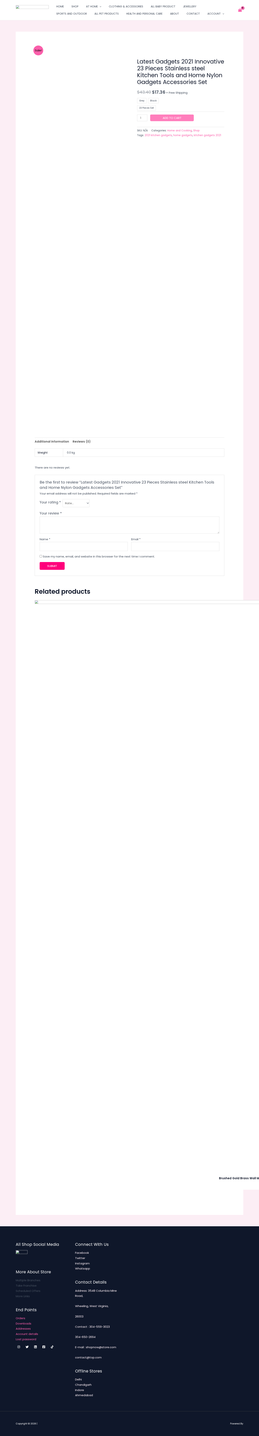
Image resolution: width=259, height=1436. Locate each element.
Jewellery (189, 6)
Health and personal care (144, 14)
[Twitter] (27, 1347)
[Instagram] (19, 1347)
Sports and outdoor (71, 14)
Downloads (23, 1323)
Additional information (52, 442)
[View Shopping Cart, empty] (240, 10)
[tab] (52, 441)
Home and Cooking (179, 130)
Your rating (50, 502)
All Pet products (106, 14)
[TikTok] (52, 1347)
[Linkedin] (35, 1347)
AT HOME (92, 6)
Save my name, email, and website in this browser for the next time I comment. (99, 556)
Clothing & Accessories (126, 6)
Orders (20, 1318)
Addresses (23, 1329)
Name (45, 539)
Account (214, 14)
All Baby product (163, 6)
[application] (99, 6)
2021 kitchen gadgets (158, 135)
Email (135, 539)
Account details (27, 1334)
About (174, 14)
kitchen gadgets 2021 (207, 135)
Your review (51, 513)
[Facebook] (44, 1347)
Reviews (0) (82, 442)
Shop (196, 130)
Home (60, 6)
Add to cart (172, 118)
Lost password (26, 1339)
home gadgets (182, 135)
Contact (193, 14)
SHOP (74, 6)
